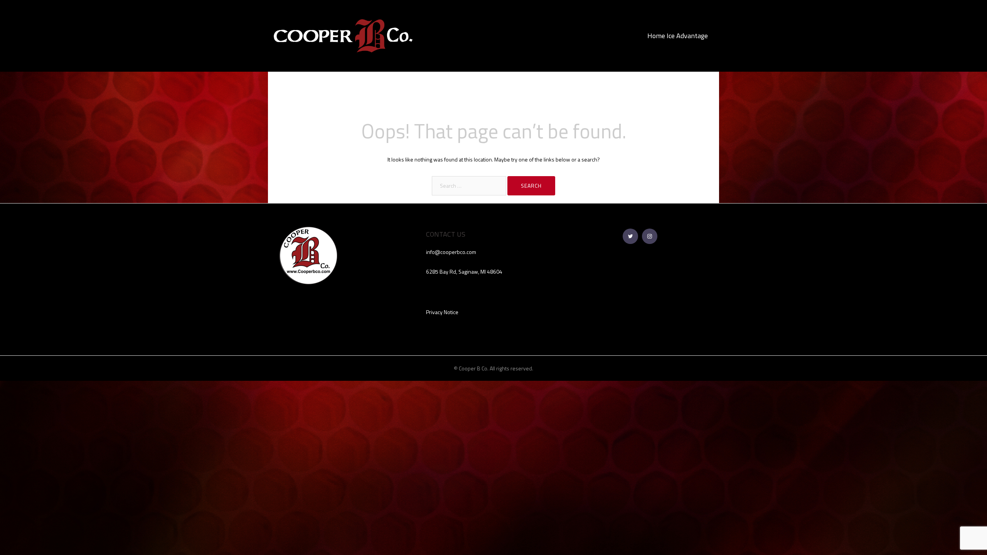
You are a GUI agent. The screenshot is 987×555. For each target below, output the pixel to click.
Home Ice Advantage (677, 35)
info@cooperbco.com (451, 252)
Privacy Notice (442, 312)
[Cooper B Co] (343, 35)
